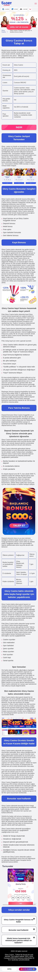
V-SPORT (25, 9)
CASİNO (7, 9)
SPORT (16, 9)
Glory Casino (4, 31)
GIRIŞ (9, 969)
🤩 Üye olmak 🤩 (28, 969)
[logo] (6, 3)
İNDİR (19, 127)
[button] (34, 960)
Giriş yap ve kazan (19, 27)
